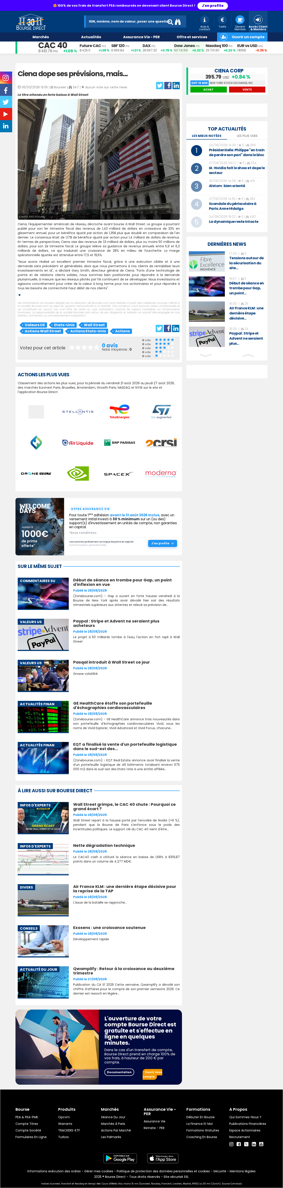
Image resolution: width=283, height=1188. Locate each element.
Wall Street (94, 324)
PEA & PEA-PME (26, 1117)
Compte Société (28, 1130)
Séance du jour (113, 1117)
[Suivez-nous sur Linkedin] (6, 127)
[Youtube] (261, 1144)
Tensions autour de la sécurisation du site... (246, 263)
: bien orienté (227, 185)
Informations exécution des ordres (54, 1171)
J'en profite (213, 5)
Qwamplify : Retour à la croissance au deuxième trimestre (123, 971)
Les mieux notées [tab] (206, 136)
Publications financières (247, 1124)
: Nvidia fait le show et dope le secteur (237, 170)
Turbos (63, 1137)
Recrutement (239, 1137)
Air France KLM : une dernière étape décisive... (246, 313)
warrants (65, 1124)
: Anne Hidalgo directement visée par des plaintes (232, 211)
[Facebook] (239, 1144)
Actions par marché (116, 1130)
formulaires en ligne (31, 1137)
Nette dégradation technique (104, 845)
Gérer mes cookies (98, 1171)
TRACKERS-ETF (69, 1130)
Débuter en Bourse (200, 1117)
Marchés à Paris (113, 1124)
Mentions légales (243, 1171)
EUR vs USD (247, 45)
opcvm (64, 1117)
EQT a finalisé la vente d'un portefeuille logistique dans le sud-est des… (125, 746)
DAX (147, 45)
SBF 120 (117, 45)
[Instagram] (231, 1144)
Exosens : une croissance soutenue (109, 927)
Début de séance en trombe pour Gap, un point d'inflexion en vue (122, 582)
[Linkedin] (254, 1144)
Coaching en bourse (201, 1137)
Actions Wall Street (43, 331)
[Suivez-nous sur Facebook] (6, 92)
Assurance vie (154, 1121)
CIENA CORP (228, 70)
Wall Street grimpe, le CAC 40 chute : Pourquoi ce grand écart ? (124, 807)
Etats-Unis (64, 324)
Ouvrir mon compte (152, 1074)
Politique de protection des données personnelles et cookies (163, 1171)
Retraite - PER (154, 1128)
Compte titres (26, 1124)
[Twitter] (246, 1143)
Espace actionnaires (244, 1130)
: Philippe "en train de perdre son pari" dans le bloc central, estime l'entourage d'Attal (237, 157)
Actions (122, 331)
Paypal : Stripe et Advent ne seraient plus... (246, 338)
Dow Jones (184, 45)
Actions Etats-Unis (88, 331)
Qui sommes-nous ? (245, 1117)
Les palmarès (111, 1137)
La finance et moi (199, 1124)
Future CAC (90, 45)
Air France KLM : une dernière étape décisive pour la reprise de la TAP (124, 889)
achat (208, 89)
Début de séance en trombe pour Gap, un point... (246, 288)
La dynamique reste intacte (233, 221)
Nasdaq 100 (217, 45)
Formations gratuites (202, 1130)
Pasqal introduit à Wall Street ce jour (111, 662)
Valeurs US (35, 324)
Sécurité (219, 1171)
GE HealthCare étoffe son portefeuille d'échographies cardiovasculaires (112, 705)
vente (247, 89)
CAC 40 (52, 45)
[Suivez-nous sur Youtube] (6, 115)
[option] (227, 261)
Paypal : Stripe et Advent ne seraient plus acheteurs (116, 623)
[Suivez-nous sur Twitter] (6, 103)
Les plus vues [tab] (247, 136)
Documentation (119, 1072)
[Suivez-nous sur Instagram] (6, 79)
